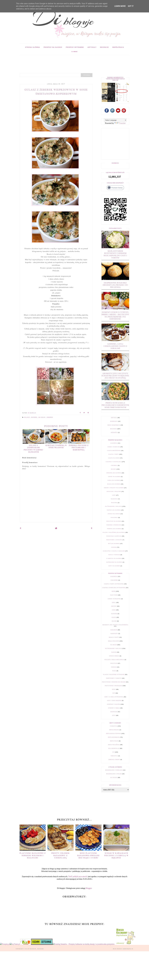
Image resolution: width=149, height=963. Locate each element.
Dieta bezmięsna (114, 737)
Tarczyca (114, 755)
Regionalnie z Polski (114, 773)
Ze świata (113, 777)
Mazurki (114, 502)
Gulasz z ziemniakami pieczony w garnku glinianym (33, 448)
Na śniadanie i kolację (113, 506)
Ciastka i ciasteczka (113, 461)
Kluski (114, 621)
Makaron (113, 630)
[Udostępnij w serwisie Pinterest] (88, 413)
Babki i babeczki (114, 446)
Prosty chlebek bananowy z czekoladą (60, 855)
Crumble (114, 465)
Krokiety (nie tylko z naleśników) (115, 624)
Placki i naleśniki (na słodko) (114, 532)
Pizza (114, 670)
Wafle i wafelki (114, 554)
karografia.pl (128, 948)
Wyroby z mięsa (114, 708)
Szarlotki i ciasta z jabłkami (114, 551)
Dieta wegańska (114, 744)
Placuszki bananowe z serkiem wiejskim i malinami (33, 855)
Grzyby (114, 606)
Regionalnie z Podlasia (114, 770)
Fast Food (114, 595)
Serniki (114, 547)
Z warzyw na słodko (113, 558)
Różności (114, 432)
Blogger (88, 888)
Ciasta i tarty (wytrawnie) (114, 583)
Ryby (114, 689)
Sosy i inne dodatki (114, 700)
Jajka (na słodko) (113, 480)
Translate (122, 123)
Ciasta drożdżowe (114, 450)
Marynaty (114, 633)
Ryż (114, 693)
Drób (113, 591)
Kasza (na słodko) (113, 484)
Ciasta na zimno (114, 458)
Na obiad (42, 417)
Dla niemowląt (113, 748)
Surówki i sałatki (113, 704)
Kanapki (114, 613)
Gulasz (27, 417)
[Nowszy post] (20, 528)
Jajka (114, 610)
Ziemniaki (113, 711)
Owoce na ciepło (114, 513)
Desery (113, 469)
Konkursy (114, 421)
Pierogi (114, 667)
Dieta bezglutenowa (113, 733)
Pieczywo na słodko (113, 521)
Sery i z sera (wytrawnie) (113, 696)
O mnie (75, 51)
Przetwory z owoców (114, 539)
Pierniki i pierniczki (114, 525)
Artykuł (114, 417)
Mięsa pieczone (113, 641)
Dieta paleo (114, 741)
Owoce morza (114, 656)
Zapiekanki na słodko (114, 562)
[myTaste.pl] (15, 944)
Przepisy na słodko (53, 47)
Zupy (114, 715)
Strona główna (32, 47)
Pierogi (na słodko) (114, 528)
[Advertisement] (62, 60)
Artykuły (92, 47)
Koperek (34, 417)
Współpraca (118, 47)
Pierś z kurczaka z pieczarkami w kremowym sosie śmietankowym (115, 405)
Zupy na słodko (114, 565)
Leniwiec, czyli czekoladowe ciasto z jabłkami (115, 346)
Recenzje (104, 47)
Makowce (114, 499)
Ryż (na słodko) (114, 543)
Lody (114, 495)
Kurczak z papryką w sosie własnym (56, 446)
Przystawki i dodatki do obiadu (114, 682)
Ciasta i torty (113, 454)
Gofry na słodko (114, 476)
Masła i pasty (114, 637)
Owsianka (114, 517)
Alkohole (113, 443)
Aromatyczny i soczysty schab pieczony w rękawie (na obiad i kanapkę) (115, 375)
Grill (114, 602)
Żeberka (50, 417)
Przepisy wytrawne (75, 47)
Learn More (120, 6)
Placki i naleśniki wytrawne (114, 674)
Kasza (114, 617)
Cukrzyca (113, 726)
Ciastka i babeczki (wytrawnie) (113, 587)
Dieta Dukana (114, 729)
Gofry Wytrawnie (114, 598)
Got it (131, 6)
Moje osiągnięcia (114, 425)
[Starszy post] (91, 528)
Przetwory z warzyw (114, 678)
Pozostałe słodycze (113, 536)
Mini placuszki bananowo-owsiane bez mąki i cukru (88, 855)
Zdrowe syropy (114, 759)
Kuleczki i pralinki (114, 491)
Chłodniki (114, 580)
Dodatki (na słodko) (114, 472)
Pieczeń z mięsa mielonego (114, 659)
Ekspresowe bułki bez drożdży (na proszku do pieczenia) (115, 285)
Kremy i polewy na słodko (114, 487)
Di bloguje (32, 948)
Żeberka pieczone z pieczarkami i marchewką (78, 447)
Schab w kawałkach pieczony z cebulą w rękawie (116, 855)
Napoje (113, 652)
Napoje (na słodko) (114, 510)
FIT (113, 752)
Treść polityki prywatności (78, 876)
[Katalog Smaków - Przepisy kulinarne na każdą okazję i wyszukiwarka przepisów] (83, 944)
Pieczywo (113, 663)
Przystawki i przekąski (113, 685)
